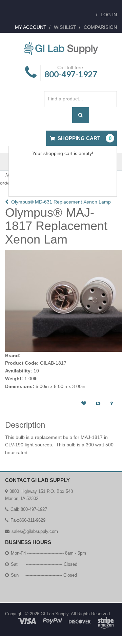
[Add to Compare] (98, 403)
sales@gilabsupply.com (35, 531)
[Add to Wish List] (83, 403)
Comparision (100, 27)
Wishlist (65, 27)
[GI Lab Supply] (61, 48)
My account (30, 27)
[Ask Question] (111, 403)
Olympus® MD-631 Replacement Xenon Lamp (59, 202)
